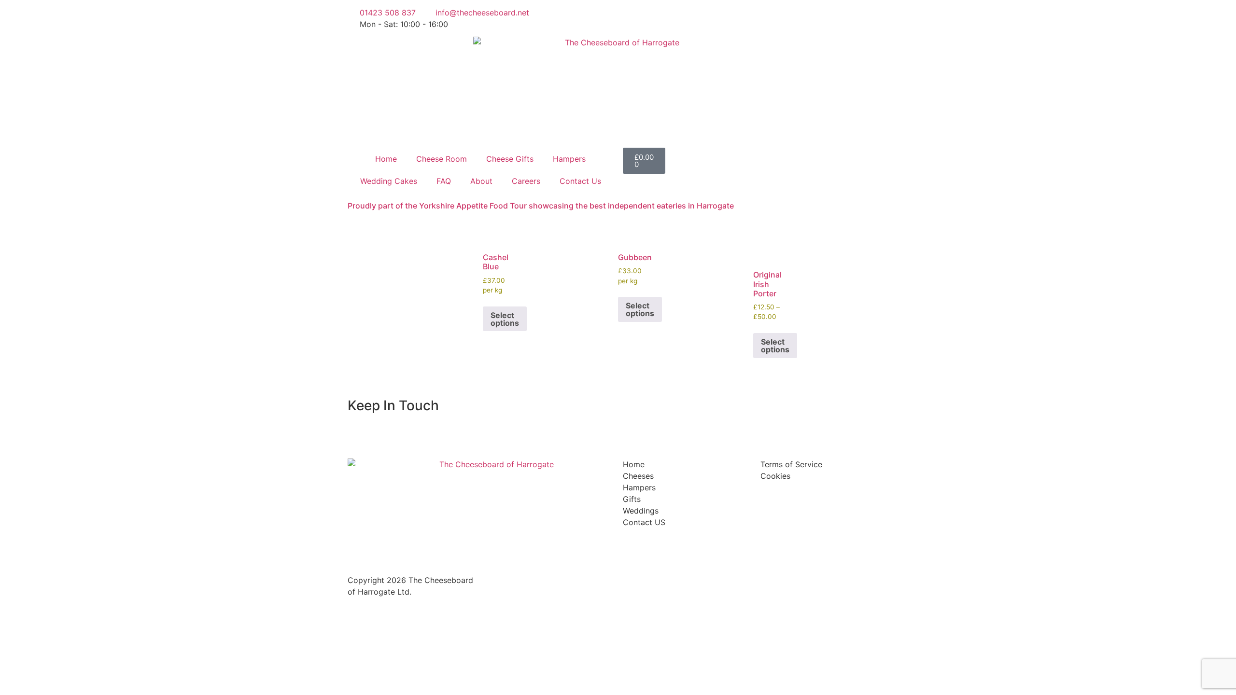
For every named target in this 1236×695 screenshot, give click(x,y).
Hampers (569, 159)
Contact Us (580, 181)
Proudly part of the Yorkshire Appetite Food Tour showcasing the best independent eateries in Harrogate (541, 205)
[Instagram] (688, 17)
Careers (526, 181)
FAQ (443, 181)
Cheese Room (441, 159)
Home (386, 159)
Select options (505, 319)
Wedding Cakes (388, 181)
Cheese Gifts (510, 159)
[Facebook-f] (635, 17)
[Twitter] (661, 17)
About (481, 181)
